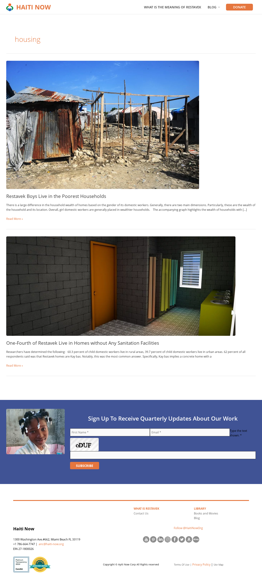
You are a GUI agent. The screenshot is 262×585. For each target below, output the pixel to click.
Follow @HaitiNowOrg (188, 528)
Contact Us (141, 513)
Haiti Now (33, 7)
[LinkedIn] (160, 539)
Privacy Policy (201, 564)
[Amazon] (188, 539)
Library (200, 509)
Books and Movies (206, 513)
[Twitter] (181, 539)
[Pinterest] (153, 539)
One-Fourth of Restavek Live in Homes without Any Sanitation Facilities (82, 343)
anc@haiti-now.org (51, 544)
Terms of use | (183, 564)
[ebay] (196, 539)
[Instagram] (167, 539)
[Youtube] (146, 539)
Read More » (14, 219)
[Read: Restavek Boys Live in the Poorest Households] (102, 124)
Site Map (218, 564)
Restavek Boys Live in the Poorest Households (56, 196)
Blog (212, 7)
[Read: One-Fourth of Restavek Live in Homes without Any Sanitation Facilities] (120, 286)
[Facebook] (174, 539)
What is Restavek (146, 509)
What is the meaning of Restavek (172, 7)
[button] (239, 7)
